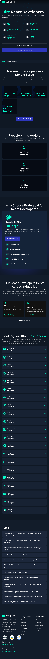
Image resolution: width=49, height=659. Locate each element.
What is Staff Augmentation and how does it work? (21, 592)
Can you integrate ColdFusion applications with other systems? (22, 585)
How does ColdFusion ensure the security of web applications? (21, 578)
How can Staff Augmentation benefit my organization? (23, 597)
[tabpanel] (13, 309)
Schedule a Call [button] (23, 119)
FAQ (36, 620)
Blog (22, 634)
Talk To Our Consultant (23, 50)
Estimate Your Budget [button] (23, 45)
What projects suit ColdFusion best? (16, 572)
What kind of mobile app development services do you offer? (23, 549)
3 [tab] (24, 320)
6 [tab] (29, 320)
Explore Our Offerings (9, 315)
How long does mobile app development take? (20, 555)
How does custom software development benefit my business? (22, 541)
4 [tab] (26, 320)
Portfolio (23, 626)
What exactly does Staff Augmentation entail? (20, 602)
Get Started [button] (11, 239)
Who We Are (24, 628)
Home (3, 61)
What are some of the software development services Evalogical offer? (22, 534)
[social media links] (3, 644)
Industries (24, 631)
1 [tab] (20, 320)
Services (23, 623)
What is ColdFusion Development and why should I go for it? (24, 566)
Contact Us (38, 623)
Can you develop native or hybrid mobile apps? (20, 560)
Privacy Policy (39, 626)
